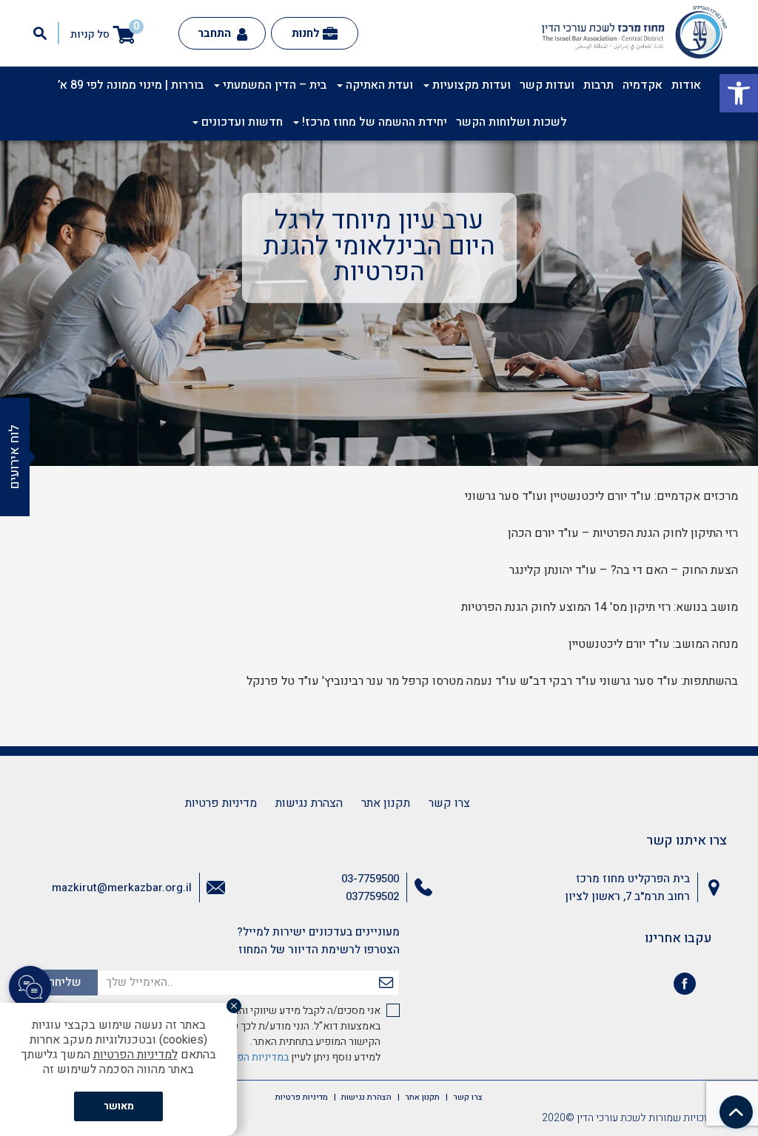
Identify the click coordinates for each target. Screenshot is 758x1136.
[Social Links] (30, 987)
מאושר (119, 1106)
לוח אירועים (14, 457)
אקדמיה (643, 85)
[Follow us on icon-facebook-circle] (685, 986)
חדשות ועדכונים (240, 122)
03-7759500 (370, 878)
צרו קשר (449, 803)
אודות (686, 85)
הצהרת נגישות (309, 803)
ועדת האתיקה (378, 85)
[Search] (40, 33)
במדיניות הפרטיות (251, 1057)
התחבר (216, 33)
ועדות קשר (547, 85)
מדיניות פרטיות (221, 803)
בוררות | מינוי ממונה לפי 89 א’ (131, 85)
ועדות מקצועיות (470, 85)
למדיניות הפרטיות (135, 1055)
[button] (739, 93)
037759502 (372, 896)
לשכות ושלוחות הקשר (511, 122)
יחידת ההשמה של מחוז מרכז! (373, 122)
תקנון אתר (385, 803)
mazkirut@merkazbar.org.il (122, 887)
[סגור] (234, 1005)
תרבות (598, 85)
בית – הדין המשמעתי (273, 85)
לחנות (306, 33)
